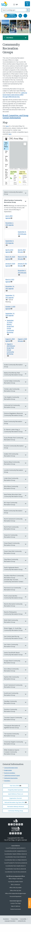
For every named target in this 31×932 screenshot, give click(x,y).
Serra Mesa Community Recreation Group (11, 670)
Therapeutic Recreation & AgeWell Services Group (12, 727)
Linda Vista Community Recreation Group (11, 479)
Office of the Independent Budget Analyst (15, 893)
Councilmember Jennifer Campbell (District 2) (15, 851)
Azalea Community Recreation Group (13, 366)
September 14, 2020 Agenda (9, 314)
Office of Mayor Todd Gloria (15, 878)
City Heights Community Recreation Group (11, 398)
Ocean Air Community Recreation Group (10, 536)
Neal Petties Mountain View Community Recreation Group (13, 495)
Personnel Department (15, 896)
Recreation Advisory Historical (15, 806)
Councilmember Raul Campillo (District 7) (15, 866)
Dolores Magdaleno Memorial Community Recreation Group (13, 414)
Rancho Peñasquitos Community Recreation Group (13, 613)
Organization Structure (15, 798)
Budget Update (8, 770)
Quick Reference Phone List (15, 794)
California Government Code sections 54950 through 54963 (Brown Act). (15, 95)
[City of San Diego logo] (4, 4)
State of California (15, 906)
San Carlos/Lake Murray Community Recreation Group (13, 637)
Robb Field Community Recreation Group (11, 621)
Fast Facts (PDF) (14, 785)
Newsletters (7, 780)
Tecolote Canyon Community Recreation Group (13, 718)
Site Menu (9, 38)
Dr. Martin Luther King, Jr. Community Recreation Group (13, 430)
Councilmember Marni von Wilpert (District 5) (16, 860)
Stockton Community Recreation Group (10, 710)
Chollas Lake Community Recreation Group (11, 390)
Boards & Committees (9, 773)
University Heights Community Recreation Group (13, 743)
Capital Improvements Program (12, 775)
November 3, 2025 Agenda (9, 224)
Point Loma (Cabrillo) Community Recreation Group (13, 597)
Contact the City (22, 921)
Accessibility (23, 919)
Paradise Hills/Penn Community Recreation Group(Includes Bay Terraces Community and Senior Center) (14, 578)
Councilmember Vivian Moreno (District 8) (15, 869)
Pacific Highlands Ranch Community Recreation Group (13, 568)
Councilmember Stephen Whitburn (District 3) (15, 854)
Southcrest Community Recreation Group (11, 694)
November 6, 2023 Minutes (22, 272)
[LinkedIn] (22, 824)
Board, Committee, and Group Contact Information (15, 116)
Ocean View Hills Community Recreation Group (13, 552)
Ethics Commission (15, 884)
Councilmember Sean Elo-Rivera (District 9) (15, 872)
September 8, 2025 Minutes (22, 233)
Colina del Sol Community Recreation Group (12, 406)
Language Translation (10, 921)
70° (15, 5)
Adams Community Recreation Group (13, 193)
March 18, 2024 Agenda (10, 258)
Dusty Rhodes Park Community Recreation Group (13, 439)
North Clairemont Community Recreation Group (13, 520)
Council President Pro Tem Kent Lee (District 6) (15, 863)
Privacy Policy (14, 919)
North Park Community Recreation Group (11, 528)
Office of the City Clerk (15, 890)
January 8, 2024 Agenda (10, 265)
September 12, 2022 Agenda (9, 296)
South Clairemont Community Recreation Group (13, 686)
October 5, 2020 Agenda (10, 308)
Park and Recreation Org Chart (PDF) (14, 802)
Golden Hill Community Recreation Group (11, 455)
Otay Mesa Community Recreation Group (11, 560)
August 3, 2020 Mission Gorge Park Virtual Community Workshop (11, 349)
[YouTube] (14, 824)
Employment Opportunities (11, 778)
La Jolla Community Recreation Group (13, 471)
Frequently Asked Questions (15, 790)
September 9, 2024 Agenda (9, 242)
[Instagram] (17, 824)
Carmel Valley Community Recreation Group (12, 382)
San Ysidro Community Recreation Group (11, 645)
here (7, 126)
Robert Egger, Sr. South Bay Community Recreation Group (13, 629)
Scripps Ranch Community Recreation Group (12, 662)
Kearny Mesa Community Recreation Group (12, 463)
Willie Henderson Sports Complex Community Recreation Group (11, 752)
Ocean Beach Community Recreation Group (12, 544)
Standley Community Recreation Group (10, 702)
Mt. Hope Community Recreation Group (10, 503)
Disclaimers (6, 919)
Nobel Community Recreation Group (13, 512)
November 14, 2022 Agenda (9, 287)
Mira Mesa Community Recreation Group (11, 487)
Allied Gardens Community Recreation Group (13, 201)
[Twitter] (12, 824)
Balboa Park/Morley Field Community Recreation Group (13, 374)
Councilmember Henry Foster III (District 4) (15, 857)
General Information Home (11, 767)
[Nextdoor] (19, 824)
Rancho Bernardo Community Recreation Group (13, 605)
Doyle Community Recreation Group (13, 422)
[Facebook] (9, 824)
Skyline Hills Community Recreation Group (11, 678)
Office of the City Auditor (15, 887)
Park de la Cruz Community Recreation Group (12, 589)
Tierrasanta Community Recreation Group (11, 735)
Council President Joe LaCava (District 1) (15, 848)
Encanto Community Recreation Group (14, 447)
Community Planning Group (15, 811)
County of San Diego (15, 903)
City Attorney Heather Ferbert (15, 881)
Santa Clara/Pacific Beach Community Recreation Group (13, 653)
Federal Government (15, 909)
